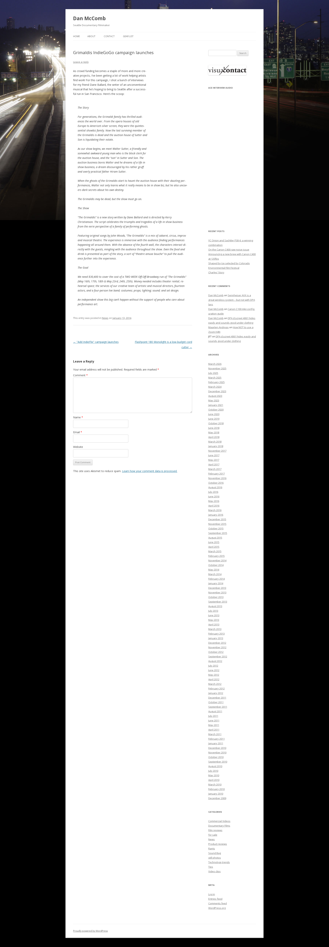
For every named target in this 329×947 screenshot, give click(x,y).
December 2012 (217, 642)
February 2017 (216, 473)
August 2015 (215, 537)
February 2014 (216, 578)
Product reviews (217, 844)
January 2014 (215, 583)
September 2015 (217, 533)
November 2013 (217, 592)
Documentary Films (219, 825)
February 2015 (216, 556)
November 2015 (217, 524)
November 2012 (217, 647)
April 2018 (213, 437)
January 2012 (215, 693)
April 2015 (213, 546)
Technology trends (219, 862)
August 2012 (215, 661)
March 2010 (214, 784)
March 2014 (214, 574)
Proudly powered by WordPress (90, 931)
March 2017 (214, 469)
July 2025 (213, 373)
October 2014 (216, 565)
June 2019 (213, 418)
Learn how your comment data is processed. (149, 471)
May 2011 (213, 725)
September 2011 (217, 706)
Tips (210, 867)
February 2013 (216, 633)
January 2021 (215, 405)
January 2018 (215, 446)
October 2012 (216, 652)
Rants (211, 848)
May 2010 (213, 775)
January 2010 (215, 793)
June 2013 (213, 615)
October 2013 (216, 597)
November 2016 (217, 478)
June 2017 (213, 455)
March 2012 (214, 684)
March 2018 (214, 441)
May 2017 (213, 460)
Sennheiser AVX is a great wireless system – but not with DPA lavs (231, 300)
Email (77, 432)
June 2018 (213, 428)
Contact (109, 36)
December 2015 (217, 519)
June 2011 (213, 720)
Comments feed (217, 903)
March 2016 (214, 510)
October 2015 (216, 528)
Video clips (214, 871)
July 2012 (213, 665)
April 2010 (213, 780)
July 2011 (213, 716)
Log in (211, 894)
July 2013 (213, 610)
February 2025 (216, 382)
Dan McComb (89, 18)
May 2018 (213, 432)
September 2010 (217, 761)
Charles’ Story (216, 272)
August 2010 (215, 766)
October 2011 (216, 702)
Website (78, 447)
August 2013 (215, 606)
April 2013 (213, 624)
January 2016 (215, 514)
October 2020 (216, 409)
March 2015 (214, 551)
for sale (212, 835)
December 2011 (217, 697)
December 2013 (217, 588)
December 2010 (217, 748)
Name (78, 417)
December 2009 (217, 798)
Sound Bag (214, 853)
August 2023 (215, 396)
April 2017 (213, 464)
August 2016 (215, 487)
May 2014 (213, 569)
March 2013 (214, 629)
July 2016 (213, 492)
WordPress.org (217, 908)
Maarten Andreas (218, 327)
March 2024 (214, 386)
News (105, 318)
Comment (80, 375)
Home (76, 36)
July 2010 (213, 770)
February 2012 (216, 688)
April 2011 (213, 729)
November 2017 (217, 450)
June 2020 (213, 414)
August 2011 (215, 711)
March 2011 (214, 734)
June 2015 (213, 542)
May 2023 (213, 400)
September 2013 (217, 601)
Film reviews (215, 830)
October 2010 (216, 757)
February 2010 (216, 789)
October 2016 (216, 482)
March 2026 (214, 364)
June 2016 (213, 496)
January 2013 (215, 638)
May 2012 (213, 674)
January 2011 (215, 743)
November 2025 (217, 368)
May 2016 (213, 501)
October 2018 (216, 423)
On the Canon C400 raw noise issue (228, 249)
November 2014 (217, 560)
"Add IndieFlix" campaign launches (96, 342)
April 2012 (213, 679)
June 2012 (213, 670)
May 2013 (213, 620)
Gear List (128, 36)
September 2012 (217, 656)
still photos (214, 857)
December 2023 (217, 391)
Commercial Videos (219, 821)
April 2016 (213, 505)
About (91, 36)
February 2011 (216, 738)
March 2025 (214, 377)
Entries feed (215, 899)
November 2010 (217, 752)
